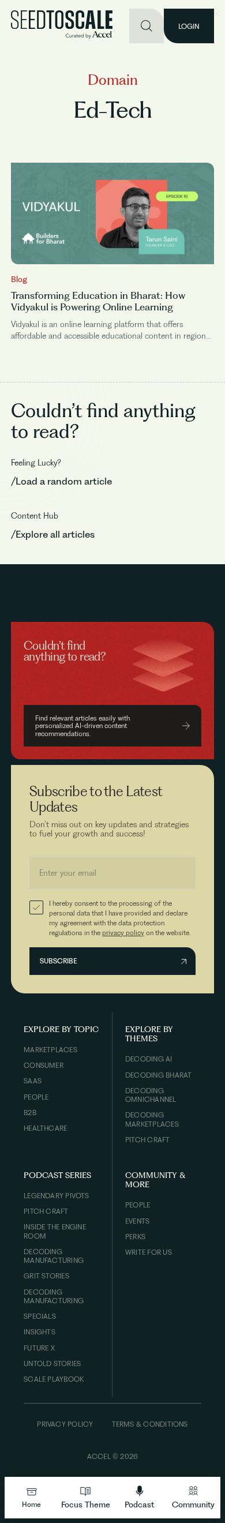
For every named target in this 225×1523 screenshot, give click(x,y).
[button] (86, 1497)
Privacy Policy (65, 1424)
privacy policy (123, 932)
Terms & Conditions (150, 1424)
